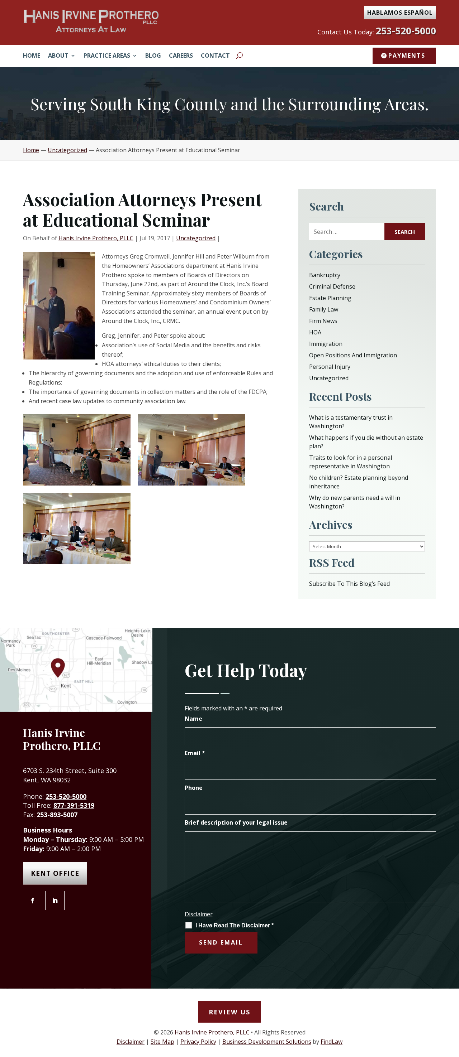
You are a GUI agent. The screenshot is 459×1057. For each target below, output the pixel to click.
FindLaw (331, 1042)
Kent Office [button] (55, 873)
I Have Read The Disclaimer (234, 925)
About (58, 56)
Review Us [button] (229, 1012)
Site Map (162, 1042)
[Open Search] (239, 55)
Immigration (325, 344)
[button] (452, 1005)
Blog (153, 56)
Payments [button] (406, 55)
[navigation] (229, 150)
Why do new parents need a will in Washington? (354, 502)
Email (195, 753)
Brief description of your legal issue (236, 822)
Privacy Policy (198, 1042)
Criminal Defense (332, 286)
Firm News (323, 321)
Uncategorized (196, 238)
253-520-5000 (406, 30)
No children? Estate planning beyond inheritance (358, 482)
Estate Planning (330, 298)
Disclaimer (199, 914)
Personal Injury (329, 367)
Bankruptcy (324, 275)
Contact (215, 56)
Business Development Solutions (266, 1042)
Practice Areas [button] (107, 56)
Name (193, 719)
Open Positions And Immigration (353, 355)
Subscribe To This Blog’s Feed (349, 584)
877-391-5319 (73, 805)
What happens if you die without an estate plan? (366, 442)
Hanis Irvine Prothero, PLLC (95, 238)
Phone (194, 788)
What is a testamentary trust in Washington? (351, 422)
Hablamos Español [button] (400, 12)
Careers (181, 56)
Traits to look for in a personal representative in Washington (350, 462)
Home (31, 56)
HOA (315, 332)
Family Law (323, 309)
